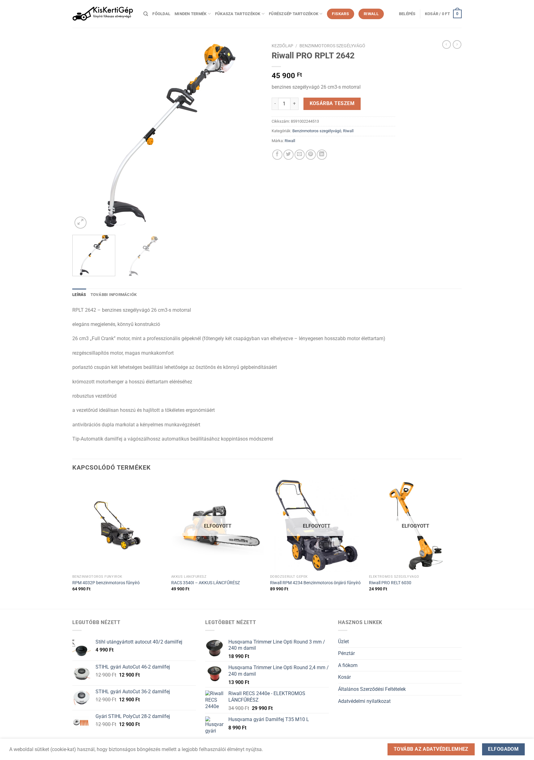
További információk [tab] (114, 294)
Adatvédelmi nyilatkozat (364, 701)
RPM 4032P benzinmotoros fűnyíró (106, 582)
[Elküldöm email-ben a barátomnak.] (300, 155)
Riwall (348, 131)
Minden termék (190, 13)
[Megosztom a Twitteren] (288, 155)
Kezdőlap (282, 45)
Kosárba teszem (332, 103)
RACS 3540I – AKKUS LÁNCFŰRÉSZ (205, 582)
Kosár (344, 677)
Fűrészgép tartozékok (293, 13)
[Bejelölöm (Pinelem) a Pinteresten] (311, 155)
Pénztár (346, 653)
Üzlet (343, 641)
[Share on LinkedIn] (322, 155)
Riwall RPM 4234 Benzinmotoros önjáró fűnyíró (315, 582)
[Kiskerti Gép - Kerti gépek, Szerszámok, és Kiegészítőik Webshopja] (103, 14)
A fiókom (348, 665)
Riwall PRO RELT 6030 (390, 582)
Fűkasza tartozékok (238, 13)
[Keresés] (145, 14)
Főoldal (161, 13)
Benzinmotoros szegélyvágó (332, 45)
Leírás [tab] (79, 294)
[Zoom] (80, 223)
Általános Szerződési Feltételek (372, 689)
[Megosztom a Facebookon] (277, 155)
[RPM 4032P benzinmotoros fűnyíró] (118, 525)
